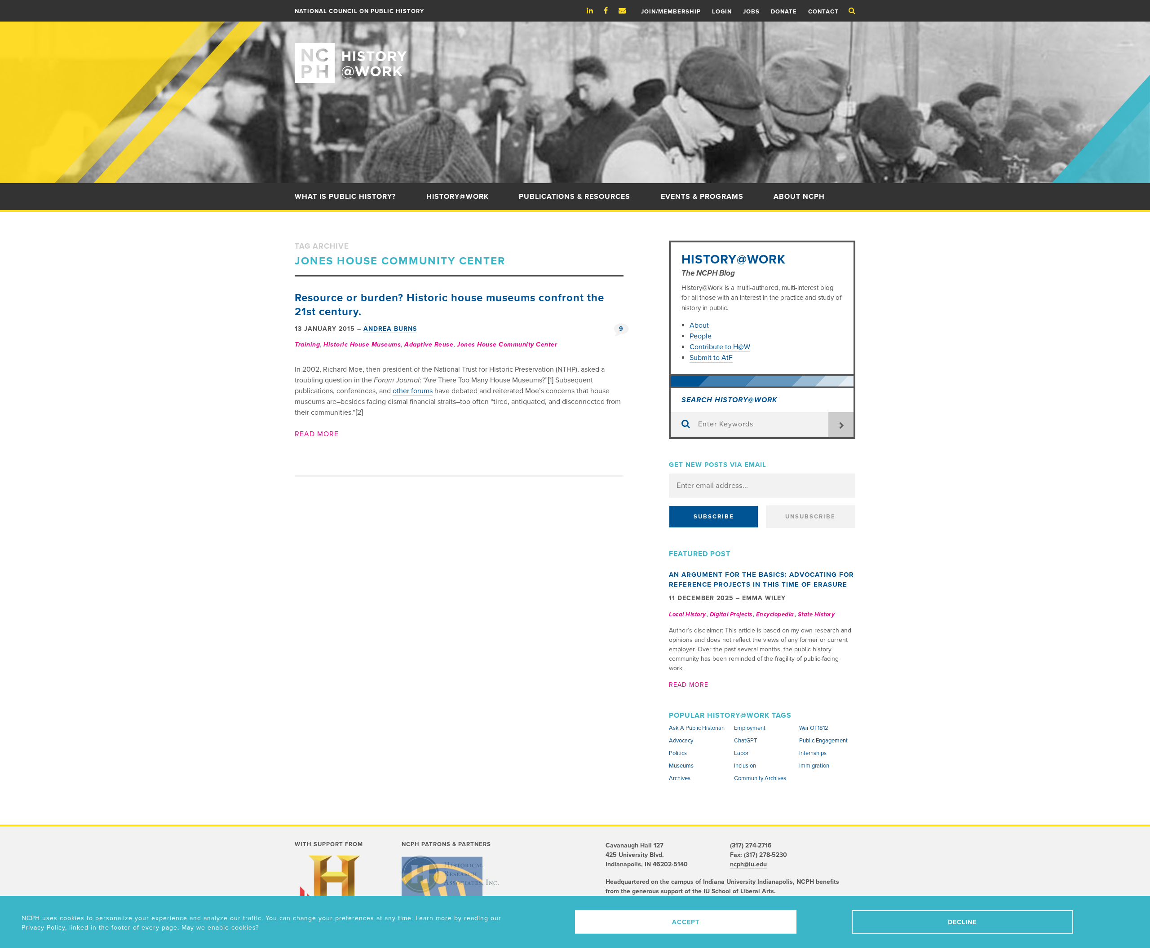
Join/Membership (671, 11)
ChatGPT (745, 740)
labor (741, 753)
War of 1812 (813, 728)
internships (813, 753)
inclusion (745, 765)
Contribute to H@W (720, 346)
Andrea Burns (390, 329)
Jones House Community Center (507, 344)
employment (749, 728)
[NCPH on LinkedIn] (594, 10)
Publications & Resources (574, 196)
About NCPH (799, 196)
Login (722, 11)
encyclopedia (775, 614)
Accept (685, 922)
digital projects (731, 614)
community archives (760, 778)
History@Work (457, 196)
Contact (823, 11)
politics (678, 753)
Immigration (814, 765)
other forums (413, 390)
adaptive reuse (428, 344)
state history (816, 614)
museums (681, 765)
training (307, 344)
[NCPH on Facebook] (610, 10)
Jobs (751, 11)
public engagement (823, 740)
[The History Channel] (334, 892)
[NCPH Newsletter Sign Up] (627, 10)
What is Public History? (345, 196)
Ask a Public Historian (697, 728)
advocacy (681, 740)
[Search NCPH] (852, 10)
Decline (962, 922)
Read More (317, 434)
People (701, 336)
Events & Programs (702, 196)
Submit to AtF (711, 357)
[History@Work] (575, 52)
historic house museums (362, 344)
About (700, 325)
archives (679, 778)
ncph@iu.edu (748, 864)
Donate (784, 11)
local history (687, 614)
